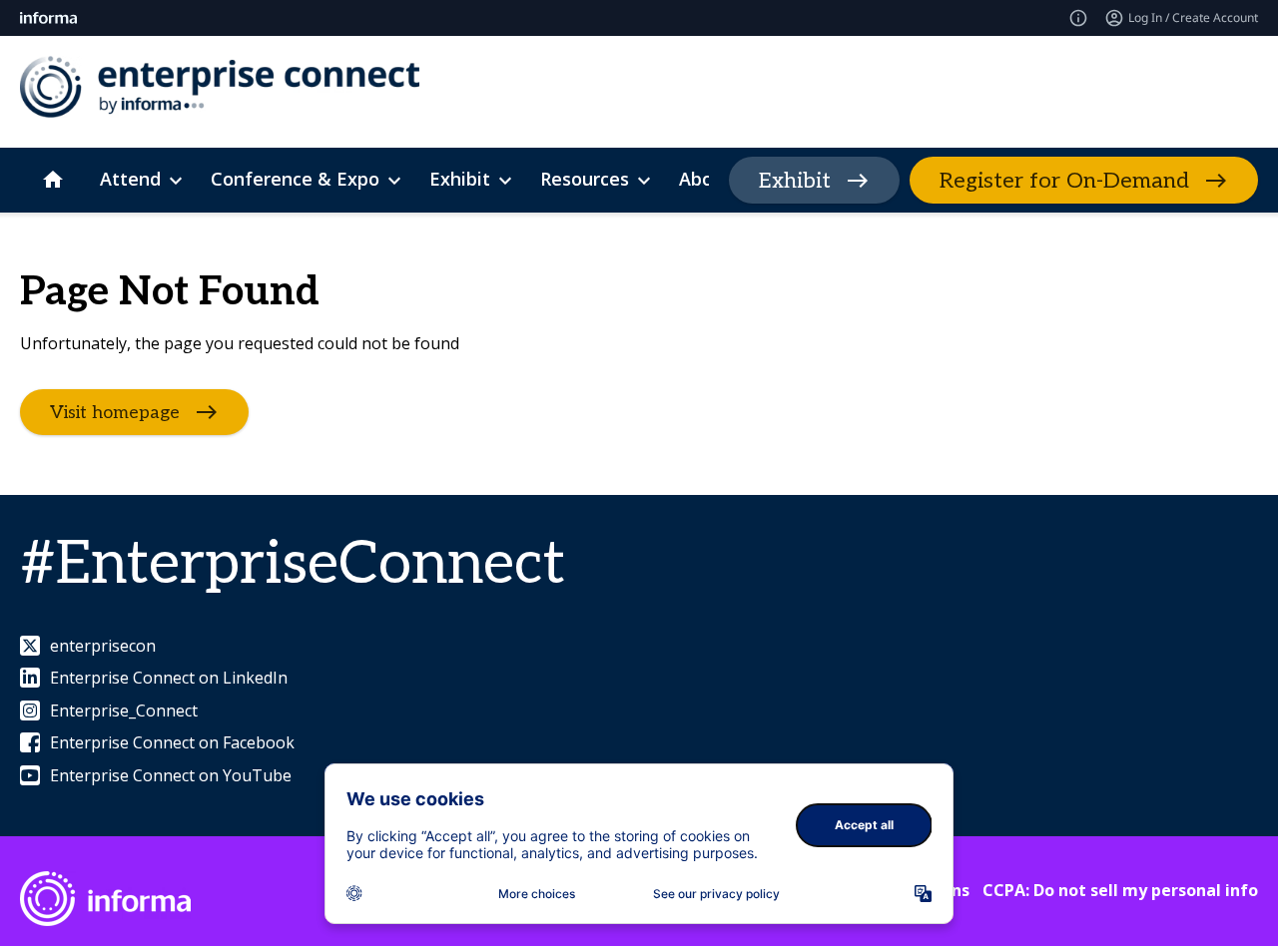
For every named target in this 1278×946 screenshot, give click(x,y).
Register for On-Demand (1064, 181)
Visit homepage (115, 412)
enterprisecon (103, 646)
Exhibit (795, 181)
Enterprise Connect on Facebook (172, 742)
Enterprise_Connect (124, 710)
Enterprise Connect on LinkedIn (169, 678)
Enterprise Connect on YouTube (171, 775)
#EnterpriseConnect (292, 565)
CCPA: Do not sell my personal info (1120, 890)
